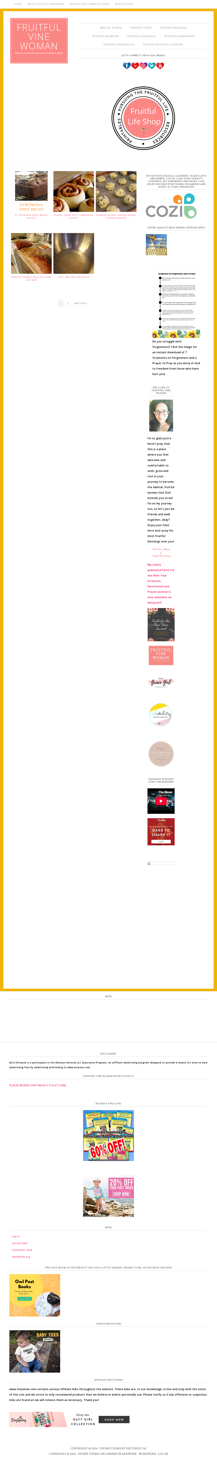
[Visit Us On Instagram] (143, 68)
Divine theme (110, 1448)
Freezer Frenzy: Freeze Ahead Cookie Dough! (116, 217)
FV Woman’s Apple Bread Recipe (31, 217)
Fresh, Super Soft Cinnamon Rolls (73, 217)
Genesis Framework (121, 1454)
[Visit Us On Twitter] (151, 68)
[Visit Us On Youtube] (160, 68)
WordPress (147, 1454)
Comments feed (108, 1021)
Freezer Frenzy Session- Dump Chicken (31, 279)
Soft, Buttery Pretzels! (74, 277)
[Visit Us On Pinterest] (135, 68)
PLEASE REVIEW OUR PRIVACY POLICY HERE (37, 1085)
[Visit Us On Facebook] (127, 68)
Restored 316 (136, 1448)
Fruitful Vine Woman (39, 36)
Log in (108, 1006)
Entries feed (108, 1013)
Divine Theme (89, 1454)
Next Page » (80, 303)
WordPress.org (108, 1028)
